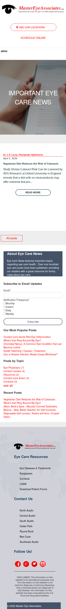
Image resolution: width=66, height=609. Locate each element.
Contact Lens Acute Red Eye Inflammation (27, 337)
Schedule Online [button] (33, 37)
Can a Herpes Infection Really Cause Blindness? (31, 354)
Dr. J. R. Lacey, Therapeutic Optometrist (23, 155)
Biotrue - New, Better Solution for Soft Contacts (30, 410)
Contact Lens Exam (16, 378)
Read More (33, 192)
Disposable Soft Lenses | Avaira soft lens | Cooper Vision (31, 415)
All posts (11, 238)
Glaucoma (11, 374)
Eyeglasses (26, 473)
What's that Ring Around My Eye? (22, 340)
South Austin (27, 521)
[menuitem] (33, 27)
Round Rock (26, 531)
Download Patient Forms (33, 489)
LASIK (23, 484)
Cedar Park (26, 526)
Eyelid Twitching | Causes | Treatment (24, 351)
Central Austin (27, 515)
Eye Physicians (14, 367)
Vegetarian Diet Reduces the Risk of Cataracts (30, 163)
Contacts (10, 381)
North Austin (26, 510)
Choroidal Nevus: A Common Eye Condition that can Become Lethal (33, 345)
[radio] (33, 303)
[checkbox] (33, 308)
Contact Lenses (14, 371)
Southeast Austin (29, 542)
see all (8, 385)
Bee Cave (25, 536)
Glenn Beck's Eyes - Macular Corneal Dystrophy (30, 406)
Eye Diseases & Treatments (35, 468)
